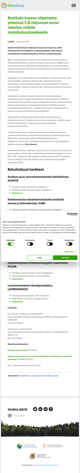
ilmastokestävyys (47, 375)
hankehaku (35, 375)
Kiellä (40, 258)
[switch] (30, 244)
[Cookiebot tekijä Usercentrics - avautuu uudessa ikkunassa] (68, 214)
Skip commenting (40, 386)
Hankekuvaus (17, 192)
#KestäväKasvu (25, 375)
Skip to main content (8, 11)
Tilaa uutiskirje (19, 415)
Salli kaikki (65, 258)
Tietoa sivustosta (39, 465)
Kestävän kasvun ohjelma (18, 350)
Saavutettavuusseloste (51, 465)
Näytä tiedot (69, 251)
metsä (56, 375)
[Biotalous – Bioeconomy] (12, 5)
